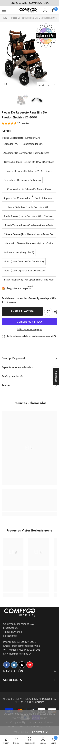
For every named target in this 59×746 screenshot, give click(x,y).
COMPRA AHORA (39, 3)
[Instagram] (14, 664)
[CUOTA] (54, 312)
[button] (9, 123)
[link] (29, 500)
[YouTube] (29, 664)
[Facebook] (6, 664)
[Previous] (48, 85)
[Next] (54, 85)
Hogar (4, 18)
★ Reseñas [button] (56, 376)
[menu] (4, 10)
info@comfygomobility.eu (25, 646)
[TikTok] (22, 664)
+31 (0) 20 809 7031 (24, 642)
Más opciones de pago (29, 329)
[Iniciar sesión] (45, 10)
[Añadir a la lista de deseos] (48, 312)
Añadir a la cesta (22, 311)
